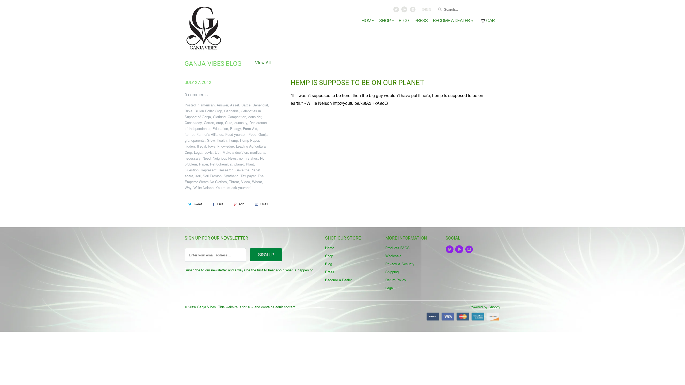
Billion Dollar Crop (208, 110)
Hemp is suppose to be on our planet (357, 83)
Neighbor (219, 158)
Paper (203, 164)
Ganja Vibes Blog (213, 63)
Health (222, 140)
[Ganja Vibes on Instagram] (413, 10)
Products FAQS (397, 247)
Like (220, 204)
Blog (404, 20)
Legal (198, 152)
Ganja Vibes (206, 306)
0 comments (196, 94)
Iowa (211, 146)
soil (198, 175)
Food (252, 134)
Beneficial (260, 104)
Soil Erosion (212, 175)
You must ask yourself (233, 187)
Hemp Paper (249, 140)
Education (220, 128)
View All (263, 62)
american (207, 104)
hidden (190, 146)
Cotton (209, 122)
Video (245, 181)
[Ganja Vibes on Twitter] (396, 10)
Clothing (219, 116)
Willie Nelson (203, 187)
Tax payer (248, 175)
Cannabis (231, 110)
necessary (192, 158)
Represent (208, 169)
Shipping (392, 271)
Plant (250, 164)
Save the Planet (247, 169)
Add (242, 204)
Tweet (197, 204)
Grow (211, 140)
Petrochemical (221, 164)
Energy (235, 128)
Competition (237, 116)
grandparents (195, 140)
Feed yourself (235, 134)
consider (254, 116)
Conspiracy (193, 122)
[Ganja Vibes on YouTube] (405, 10)
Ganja (263, 134)
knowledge (226, 146)
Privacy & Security (399, 263)
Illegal (201, 146)
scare (189, 175)
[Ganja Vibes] (222, 28)
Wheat (257, 181)
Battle (245, 104)
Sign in (426, 9)
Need (207, 158)
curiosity (240, 122)
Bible (188, 110)
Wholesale (393, 255)
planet (239, 164)
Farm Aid (250, 128)
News (232, 158)
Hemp (233, 140)
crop (219, 122)
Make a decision (235, 152)
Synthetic (231, 175)
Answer (222, 104)
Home (367, 20)
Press (421, 20)
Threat (234, 181)
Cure (228, 122)
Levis (208, 152)
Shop (386, 20)
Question (192, 169)
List (217, 152)
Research (226, 169)
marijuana (257, 152)
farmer (189, 134)
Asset (234, 104)
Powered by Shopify (484, 306)
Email (264, 204)
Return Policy (395, 279)
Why (188, 187)
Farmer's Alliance (209, 134)
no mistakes (248, 158)
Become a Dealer (453, 20)
